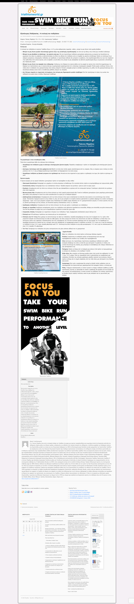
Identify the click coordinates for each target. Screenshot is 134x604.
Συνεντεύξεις (70, 1)
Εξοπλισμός (50, 1)
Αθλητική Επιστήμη (33, 1)
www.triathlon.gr (91, 42)
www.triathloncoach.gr (79, 42)
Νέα (26, 1)
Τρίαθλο (63, 36)
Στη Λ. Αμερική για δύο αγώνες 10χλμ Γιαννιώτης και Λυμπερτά (96, 543)
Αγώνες (64, 1)
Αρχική (22, 1)
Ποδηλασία (58, 36)
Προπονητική (42, 1)
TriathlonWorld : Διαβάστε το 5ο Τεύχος (97, 534)
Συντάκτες (77, 1)
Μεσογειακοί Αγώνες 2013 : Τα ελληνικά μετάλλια (102, 507)
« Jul (23, 535)
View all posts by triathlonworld (30, 478)
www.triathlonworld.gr (104, 42)
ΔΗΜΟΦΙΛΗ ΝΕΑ (95, 515)
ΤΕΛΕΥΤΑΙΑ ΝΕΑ (95, 517)
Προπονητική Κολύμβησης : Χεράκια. (29, 507)
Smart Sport (57, 1)
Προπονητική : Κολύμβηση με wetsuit (97, 555)
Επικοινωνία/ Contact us (85, 1)
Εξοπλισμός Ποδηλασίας (49, 36)
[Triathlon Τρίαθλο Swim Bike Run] (32, 16)
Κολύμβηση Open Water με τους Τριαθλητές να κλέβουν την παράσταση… (97, 523)
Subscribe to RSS (107, 28)
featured (24, 503)
